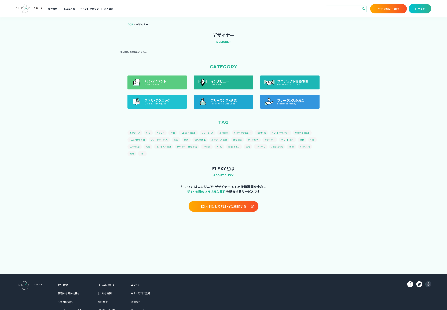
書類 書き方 (234, 146)
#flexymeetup (302, 132)
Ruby (291, 146)
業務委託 (237, 139)
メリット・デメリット (280, 132)
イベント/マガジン (89, 8)
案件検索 (53, 8)
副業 (186, 139)
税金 (312, 139)
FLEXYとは (69, 8)
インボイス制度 (163, 146)
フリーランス (208, 132)
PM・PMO (260, 146)
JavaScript (277, 146)
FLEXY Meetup (188, 132)
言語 (176, 139)
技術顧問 (223, 132)
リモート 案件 (287, 139)
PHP (142, 153)
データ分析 (253, 139)
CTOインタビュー (242, 132)
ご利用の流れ (65, 302)
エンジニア (135, 132)
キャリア (160, 132)
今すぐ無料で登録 (141, 293)
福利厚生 (103, 302)
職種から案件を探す (69, 293)
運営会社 (136, 302)
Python (207, 146)
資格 (302, 139)
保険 (132, 153)
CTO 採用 (305, 146)
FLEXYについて (106, 284)
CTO (148, 132)
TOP (130, 24)
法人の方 (108, 8)
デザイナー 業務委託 (187, 146)
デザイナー (270, 139)
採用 (248, 146)
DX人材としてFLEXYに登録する (223, 206)
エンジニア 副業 (219, 139)
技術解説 (261, 132)
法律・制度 (135, 146)
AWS (148, 146)
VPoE (219, 146)
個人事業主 (200, 139)
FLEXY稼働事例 (137, 139)
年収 (172, 132)
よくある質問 (105, 293)
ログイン (135, 284)
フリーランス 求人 (159, 139)
